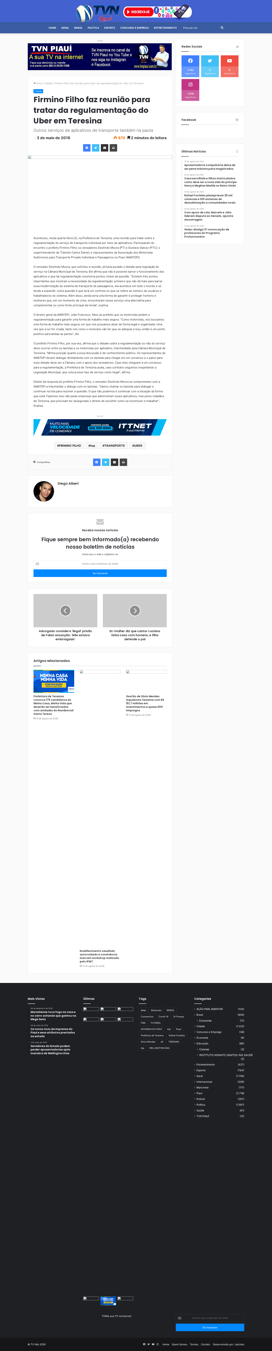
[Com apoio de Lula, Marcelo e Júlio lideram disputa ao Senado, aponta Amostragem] (91, 1022)
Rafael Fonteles (177, 1035)
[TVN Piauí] (136, 12)
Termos (194, 1344)
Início (39, 83)
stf (162, 1041)
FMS (143, 1022)
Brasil (78, 27)
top (92, 445)
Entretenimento (165, 27)
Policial (201, 1098)
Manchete (203, 1087)
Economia (205, 1020)
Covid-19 (163, 1016)
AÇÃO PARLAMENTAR (210, 1009)
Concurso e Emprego (134, 27)
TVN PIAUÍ (203, 1116)
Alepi (143, 1010)
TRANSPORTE (114, 445)
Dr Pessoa (178, 1016)
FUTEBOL (156, 1022)
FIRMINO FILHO (70, 445)
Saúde (200, 1110)
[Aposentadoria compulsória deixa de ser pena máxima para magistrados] (91, 1011)
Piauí (178, 1029)
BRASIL (170, 1010)
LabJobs (239, 1344)
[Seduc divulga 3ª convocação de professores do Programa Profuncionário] (108, 1022)
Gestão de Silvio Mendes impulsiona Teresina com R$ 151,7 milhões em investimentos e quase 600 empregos (145, 703)
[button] (100, 66)
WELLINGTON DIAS (159, 1048)
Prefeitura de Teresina (152, 1035)
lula (169, 1029)
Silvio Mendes (148, 1041)
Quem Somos (179, 1344)
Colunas (204, 1049)
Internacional (204, 1081)
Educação (202, 1043)
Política (93, 27)
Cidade (48, 83)
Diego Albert (68, 483)
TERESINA (173, 1041)
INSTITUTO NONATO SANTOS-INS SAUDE (226, 1055)
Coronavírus (147, 1016)
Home (52, 27)
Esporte (109, 27)
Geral (65, 27)
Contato (205, 1344)
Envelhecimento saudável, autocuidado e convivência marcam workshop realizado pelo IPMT (99, 956)
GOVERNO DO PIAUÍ (151, 1029)
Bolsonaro (156, 1010)
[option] (100, 56)
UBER (138, 445)
